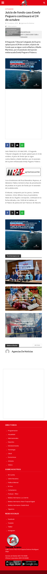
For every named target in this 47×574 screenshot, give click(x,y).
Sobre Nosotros (13, 479)
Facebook (11, 519)
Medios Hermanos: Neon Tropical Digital (21, 502)
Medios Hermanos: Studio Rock (18, 505)
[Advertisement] (23, 114)
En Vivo (10, 486)
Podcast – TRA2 (13, 494)
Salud (10, 453)
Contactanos (12, 490)
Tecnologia (11, 450)
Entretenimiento (13, 446)
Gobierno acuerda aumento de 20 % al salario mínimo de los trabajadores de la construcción (23, 270)
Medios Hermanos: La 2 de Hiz (18, 498)
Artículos (11, 461)
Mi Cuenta (11, 475)
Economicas (12, 457)
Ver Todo (37, 345)
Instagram (11, 531)
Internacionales (13, 438)
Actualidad (9, 9)
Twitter (10, 527)
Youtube (11, 523)
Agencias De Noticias (27, 23)
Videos (10, 465)
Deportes (11, 442)
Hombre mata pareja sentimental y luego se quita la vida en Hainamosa (23, 323)
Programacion (13, 431)
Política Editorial (13, 482)
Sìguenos (11, 509)
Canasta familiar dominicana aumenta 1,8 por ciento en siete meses (23, 297)
